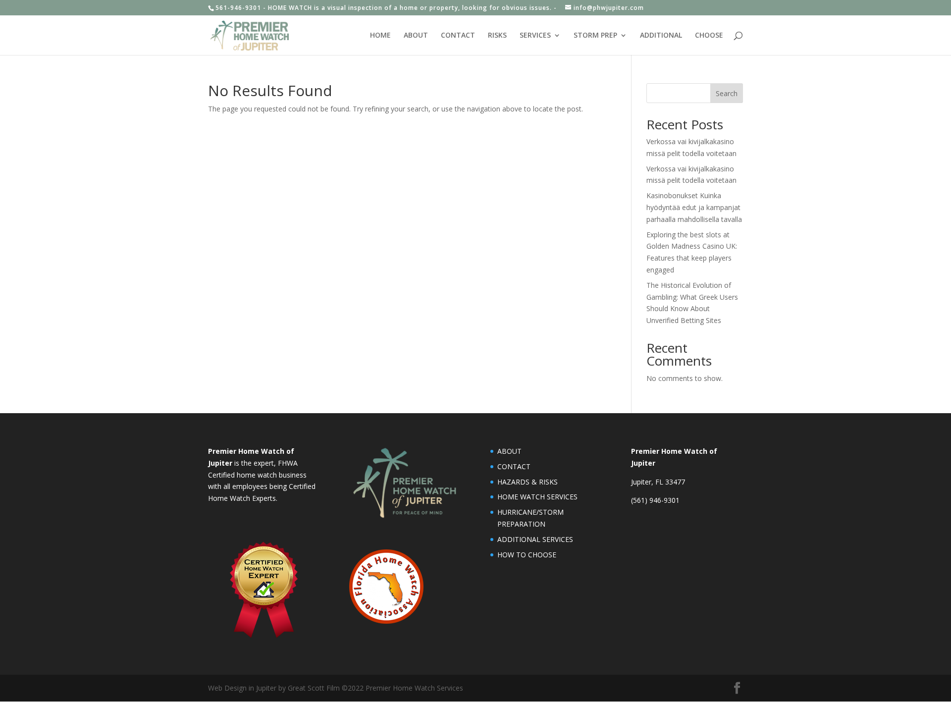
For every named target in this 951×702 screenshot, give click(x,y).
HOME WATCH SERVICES (537, 496)
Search (727, 93)
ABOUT (416, 36)
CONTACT (458, 36)
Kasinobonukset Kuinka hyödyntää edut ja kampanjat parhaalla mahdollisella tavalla (694, 207)
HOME (380, 36)
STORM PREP (595, 36)
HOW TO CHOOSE (526, 554)
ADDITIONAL (661, 36)
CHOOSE (709, 36)
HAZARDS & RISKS (527, 481)
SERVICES (535, 36)
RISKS (497, 36)
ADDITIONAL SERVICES (535, 539)
